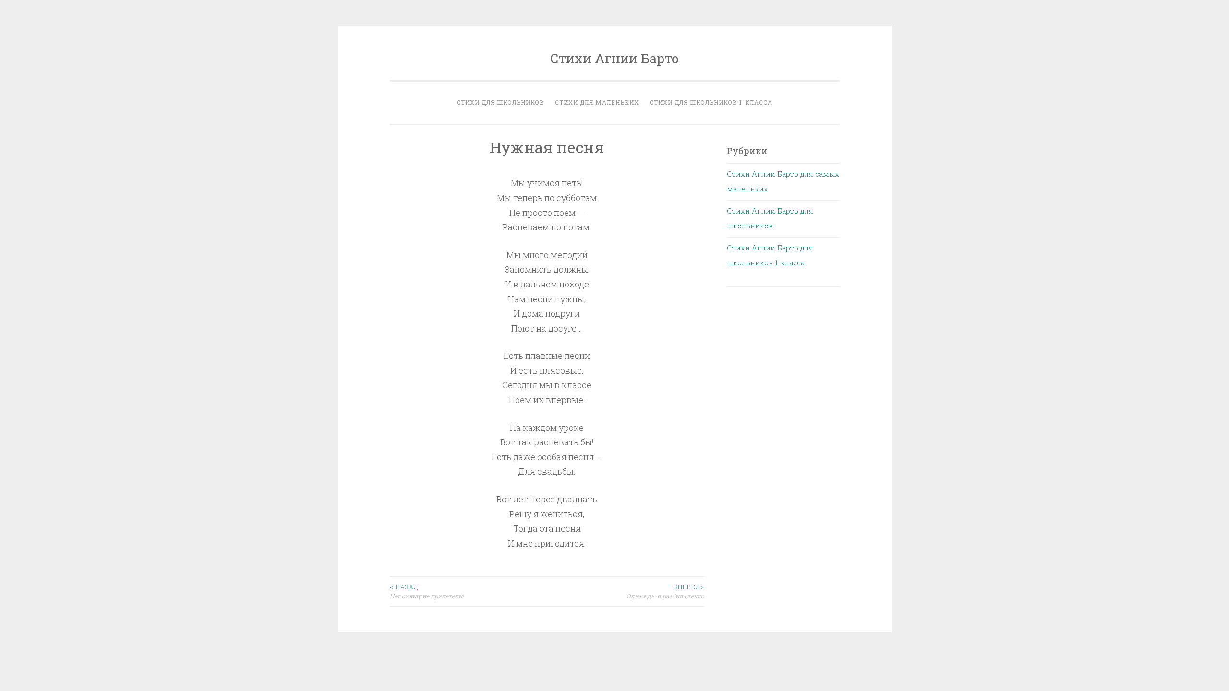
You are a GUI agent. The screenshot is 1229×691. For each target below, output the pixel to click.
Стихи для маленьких (597, 102)
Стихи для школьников (500, 102)
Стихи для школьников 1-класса (711, 102)
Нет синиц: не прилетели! (427, 591)
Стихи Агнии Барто (614, 58)
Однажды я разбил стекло (665, 591)
